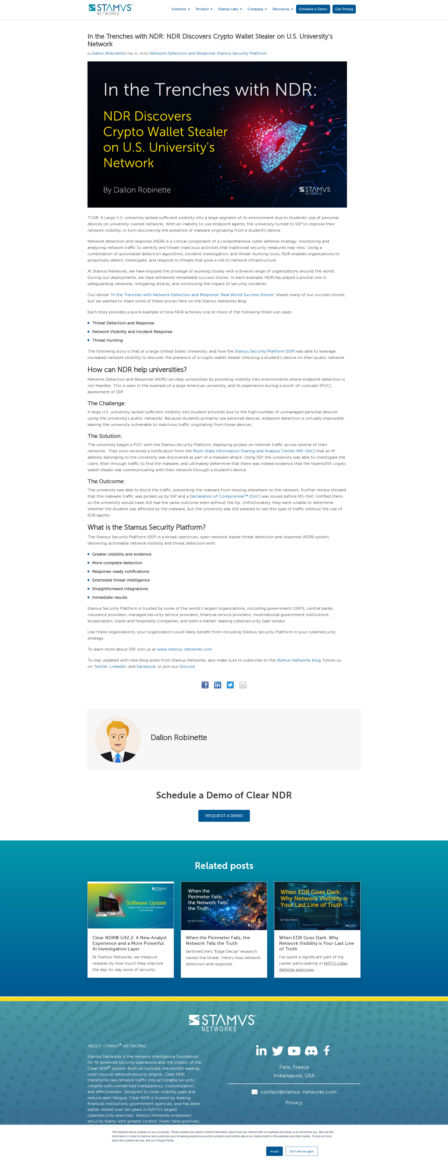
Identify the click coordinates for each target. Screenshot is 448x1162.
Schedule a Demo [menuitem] (313, 9)
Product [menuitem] (202, 9)
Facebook (146, 666)
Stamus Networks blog (299, 660)
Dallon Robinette (108, 53)
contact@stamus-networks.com (298, 1092)
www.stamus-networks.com (184, 649)
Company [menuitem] (255, 9)
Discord (187, 666)
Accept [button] (274, 1151)
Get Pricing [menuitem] (344, 9)
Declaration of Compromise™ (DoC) (225, 496)
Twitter (101, 666)
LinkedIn (118, 666)
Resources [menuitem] (281, 9)
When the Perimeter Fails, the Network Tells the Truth (218, 940)
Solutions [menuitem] (179, 9)
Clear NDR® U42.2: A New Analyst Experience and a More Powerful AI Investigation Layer (129, 943)
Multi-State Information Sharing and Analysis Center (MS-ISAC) (254, 450)
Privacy (294, 1102)
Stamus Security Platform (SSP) (265, 351)
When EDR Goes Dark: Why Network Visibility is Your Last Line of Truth (316, 943)
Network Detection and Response (182, 53)
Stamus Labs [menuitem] (228, 9)
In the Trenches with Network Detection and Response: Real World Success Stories (192, 294)
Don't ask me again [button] (302, 1151)
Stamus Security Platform (242, 53)
